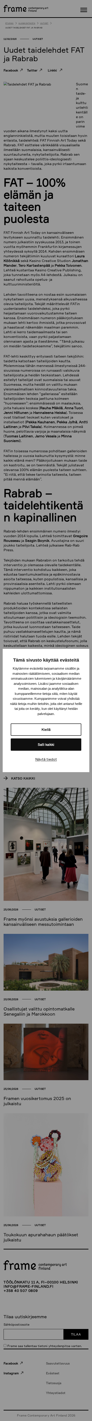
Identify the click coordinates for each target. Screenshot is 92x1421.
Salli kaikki (46, 744)
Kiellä (46, 729)
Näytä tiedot (46, 759)
